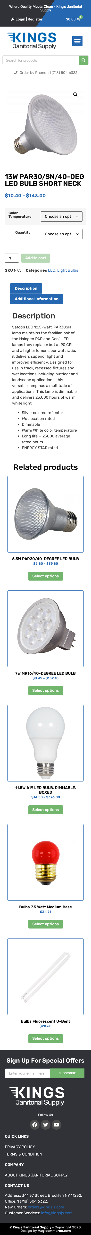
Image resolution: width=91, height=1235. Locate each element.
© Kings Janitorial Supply (30, 1227)
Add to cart (35, 258)
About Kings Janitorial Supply (36, 1175)
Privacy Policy (20, 1147)
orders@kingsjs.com (46, 1207)
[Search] (83, 60)
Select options (45, 576)
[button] (77, 41)
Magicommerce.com (54, 1231)
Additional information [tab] (36, 298)
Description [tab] (26, 288)
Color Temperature (20, 214)
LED (51, 270)
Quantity (23, 232)
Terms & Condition (23, 1154)
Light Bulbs (67, 270)
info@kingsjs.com (57, 1213)
